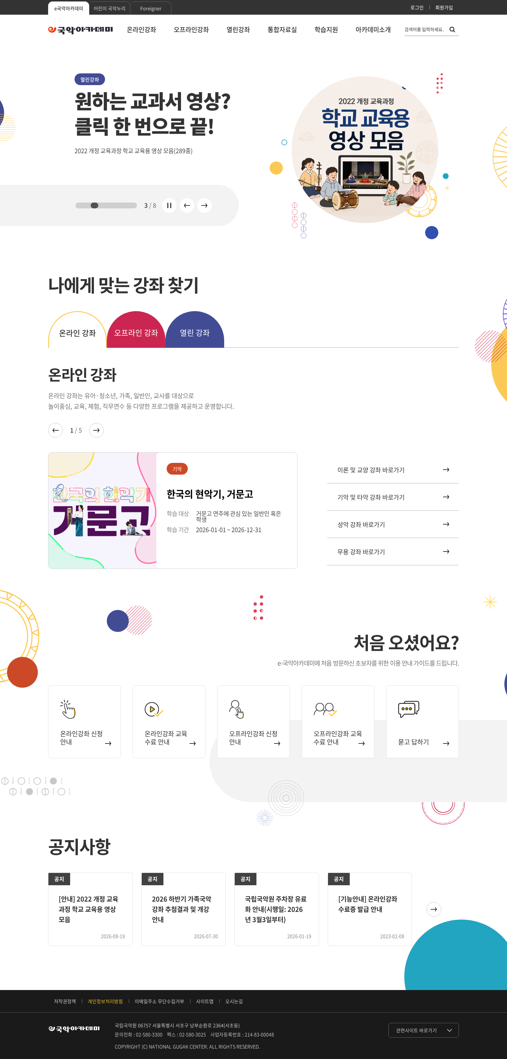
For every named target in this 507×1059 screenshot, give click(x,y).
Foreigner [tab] (150, 8)
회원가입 (444, 7)
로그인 (417, 7)
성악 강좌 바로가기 (361, 524)
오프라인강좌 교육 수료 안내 (338, 738)
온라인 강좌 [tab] (77, 332)
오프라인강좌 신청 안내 (253, 738)
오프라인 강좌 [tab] (136, 332)
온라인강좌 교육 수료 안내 (166, 738)
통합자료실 (282, 29)
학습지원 (326, 29)
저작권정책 (65, 1001)
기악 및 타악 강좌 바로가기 (371, 497)
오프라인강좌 (191, 29)
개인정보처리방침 (105, 1001)
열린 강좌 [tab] (195, 332)
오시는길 (234, 1001)
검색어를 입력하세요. (424, 29)
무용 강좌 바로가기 (361, 551)
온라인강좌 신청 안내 (81, 738)
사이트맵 (205, 1001)
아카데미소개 (373, 29)
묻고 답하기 (413, 741)
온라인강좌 (141, 29)
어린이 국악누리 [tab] (110, 8)
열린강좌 (238, 29)
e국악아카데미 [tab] (68, 8)
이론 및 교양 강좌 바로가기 (371, 469)
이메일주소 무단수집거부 (159, 1001)
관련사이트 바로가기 (416, 1030)
